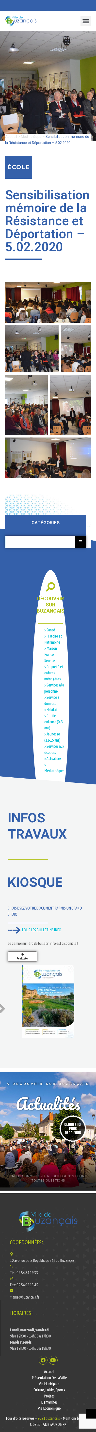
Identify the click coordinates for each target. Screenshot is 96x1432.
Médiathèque (31, 136)
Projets (49, 1396)
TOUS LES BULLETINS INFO (40, 930)
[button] (85, 21)
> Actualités (53, 758)
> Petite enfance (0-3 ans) (53, 721)
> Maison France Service (50, 654)
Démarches (49, 1402)
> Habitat (51, 709)
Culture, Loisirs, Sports (49, 1390)
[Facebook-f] (43, 1360)
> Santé (49, 630)
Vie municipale (49, 1384)
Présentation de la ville (49, 1377)
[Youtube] (53, 1360)
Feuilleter (22, 958)
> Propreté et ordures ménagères (54, 672)
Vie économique (49, 1408)
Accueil (11, 136)
